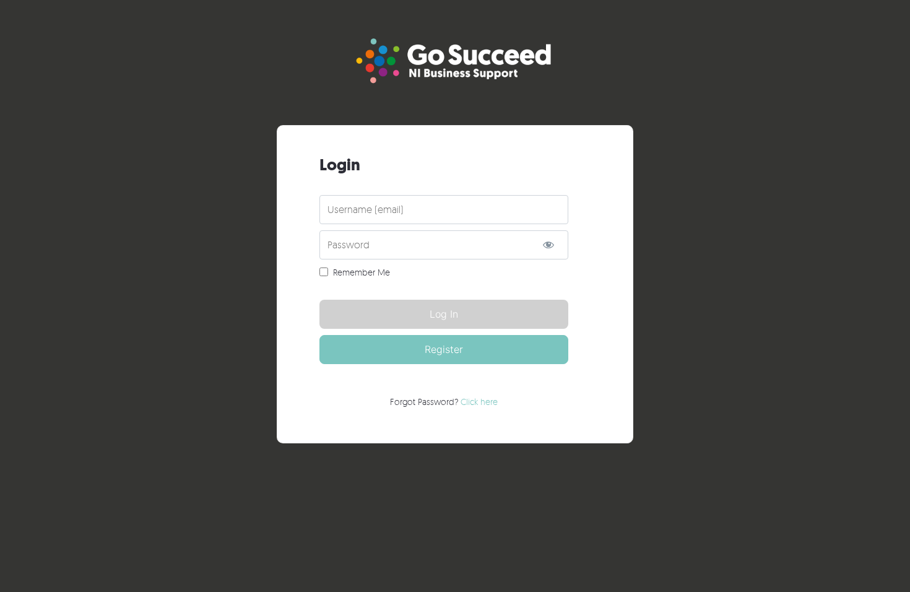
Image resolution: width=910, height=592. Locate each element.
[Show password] (548, 244)
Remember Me (361, 272)
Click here (479, 401)
